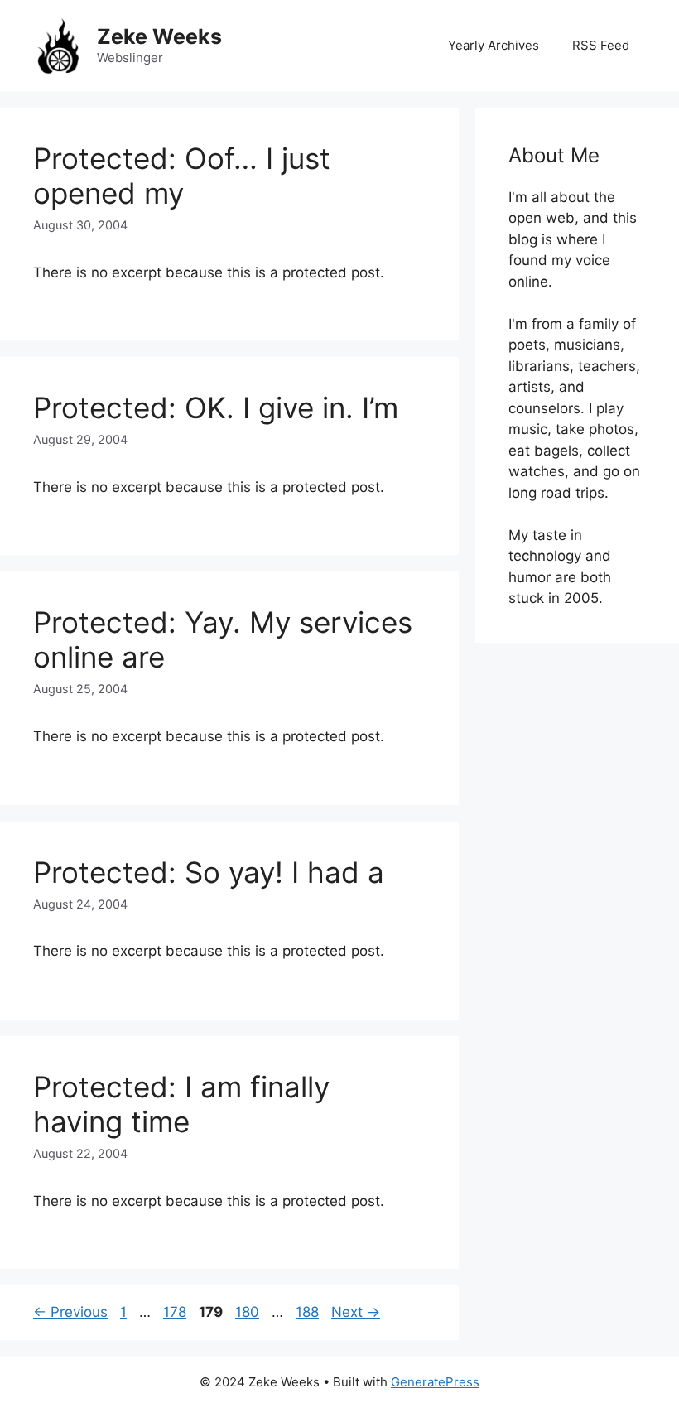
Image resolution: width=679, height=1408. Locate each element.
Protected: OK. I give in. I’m (215, 407)
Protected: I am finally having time (181, 1104)
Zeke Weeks (159, 36)
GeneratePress (435, 1382)
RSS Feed (600, 45)
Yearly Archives (493, 45)
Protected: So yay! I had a (208, 872)
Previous (70, 1312)
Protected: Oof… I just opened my (181, 175)
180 (248, 1312)
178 (176, 1312)
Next (355, 1312)
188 (309, 1312)
